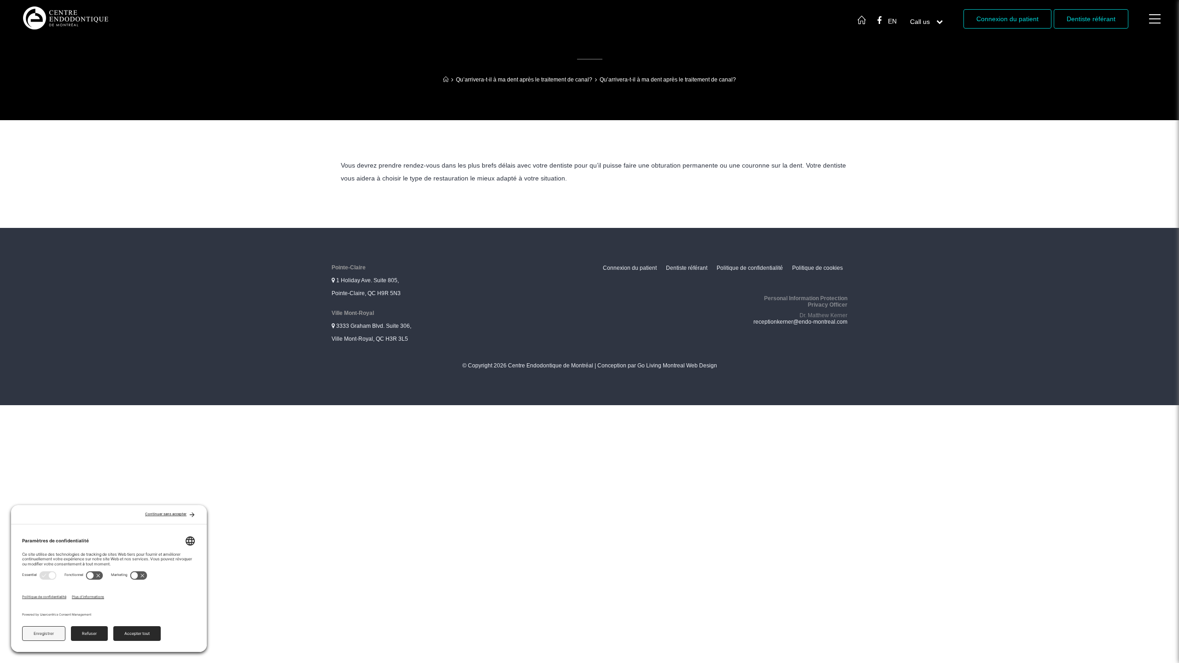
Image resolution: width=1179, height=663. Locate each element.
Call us (926, 21)
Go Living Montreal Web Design (677, 365)
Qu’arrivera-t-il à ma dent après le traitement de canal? (524, 79)
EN (892, 21)
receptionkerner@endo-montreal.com (800, 322)
